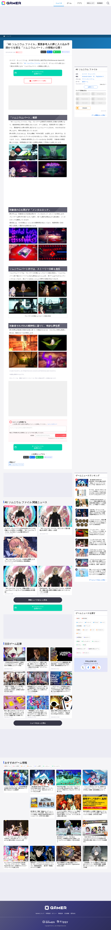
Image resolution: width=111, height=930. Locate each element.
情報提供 (60, 913)
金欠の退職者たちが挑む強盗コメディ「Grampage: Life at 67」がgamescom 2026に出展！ (68, 864)
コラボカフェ (100, 630)
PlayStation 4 (99, 76)
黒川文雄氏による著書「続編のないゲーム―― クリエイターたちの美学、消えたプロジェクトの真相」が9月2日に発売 (95, 812)
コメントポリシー (52, 424)
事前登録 (85, 618)
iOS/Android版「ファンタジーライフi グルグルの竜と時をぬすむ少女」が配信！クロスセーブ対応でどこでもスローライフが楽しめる (68, 789)
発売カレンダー (90, 3)
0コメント (19, 52)
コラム (79, 645)
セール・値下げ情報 (10, 506)
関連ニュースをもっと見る (37, 600)
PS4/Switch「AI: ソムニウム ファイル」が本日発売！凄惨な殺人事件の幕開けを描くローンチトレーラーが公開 (55, 590)
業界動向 (80, 637)
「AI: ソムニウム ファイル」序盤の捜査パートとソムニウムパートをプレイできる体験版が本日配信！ (20, 590)
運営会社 (73, 913)
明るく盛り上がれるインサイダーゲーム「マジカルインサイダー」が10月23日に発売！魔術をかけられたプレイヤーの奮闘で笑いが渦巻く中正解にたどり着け (14, 714)
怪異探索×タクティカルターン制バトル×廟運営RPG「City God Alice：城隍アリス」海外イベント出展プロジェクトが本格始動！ (38, 689)
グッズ (92, 630)
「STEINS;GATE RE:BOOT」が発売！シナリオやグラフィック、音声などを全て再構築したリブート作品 (14, 663)
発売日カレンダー (82, 649)
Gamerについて (40, 913)
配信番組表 (100, 3)
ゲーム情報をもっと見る (98, 115)
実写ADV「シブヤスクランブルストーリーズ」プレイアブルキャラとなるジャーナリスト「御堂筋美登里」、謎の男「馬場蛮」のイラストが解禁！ (42, 865)
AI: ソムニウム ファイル (32, 63)
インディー (80, 622)
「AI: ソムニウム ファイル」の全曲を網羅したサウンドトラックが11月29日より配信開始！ (20, 560)
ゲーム (69, 3)
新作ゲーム (7, 766)
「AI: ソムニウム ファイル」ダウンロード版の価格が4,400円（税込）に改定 (55, 529)
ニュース (59, 3)
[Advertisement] (55, 20)
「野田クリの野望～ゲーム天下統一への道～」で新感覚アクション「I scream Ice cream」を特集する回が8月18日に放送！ (14, 689)
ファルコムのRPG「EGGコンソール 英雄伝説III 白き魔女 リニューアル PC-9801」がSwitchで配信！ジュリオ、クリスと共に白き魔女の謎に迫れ (68, 813)
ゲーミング (87, 626)
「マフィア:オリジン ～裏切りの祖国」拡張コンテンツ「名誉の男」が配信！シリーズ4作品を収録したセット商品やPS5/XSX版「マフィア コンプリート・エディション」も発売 (38, 665)
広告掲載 (66, 913)
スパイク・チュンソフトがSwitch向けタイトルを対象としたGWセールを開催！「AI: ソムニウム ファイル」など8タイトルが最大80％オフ (20, 530)
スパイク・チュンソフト (88, 74)
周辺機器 (80, 626)
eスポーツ (87, 637)
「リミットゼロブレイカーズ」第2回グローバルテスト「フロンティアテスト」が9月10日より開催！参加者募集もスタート (94, 788)
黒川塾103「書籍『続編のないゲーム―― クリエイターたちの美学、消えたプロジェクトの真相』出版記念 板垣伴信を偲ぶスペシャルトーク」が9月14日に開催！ (42, 813)
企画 (85, 645)
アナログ (96, 622)
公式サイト (91, 87)
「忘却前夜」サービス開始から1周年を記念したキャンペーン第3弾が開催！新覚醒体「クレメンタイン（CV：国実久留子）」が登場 (95, 865)
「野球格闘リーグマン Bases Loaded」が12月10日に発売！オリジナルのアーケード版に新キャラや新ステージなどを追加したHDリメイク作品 (38, 714)
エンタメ (86, 630)
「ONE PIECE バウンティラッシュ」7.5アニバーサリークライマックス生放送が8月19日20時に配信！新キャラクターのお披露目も (95, 839)
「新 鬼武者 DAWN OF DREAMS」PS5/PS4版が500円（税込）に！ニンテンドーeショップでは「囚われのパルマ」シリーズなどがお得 (42, 789)
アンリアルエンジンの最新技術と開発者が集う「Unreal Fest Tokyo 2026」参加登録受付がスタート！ (60, 663)
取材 (79, 641)
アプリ (79, 3)
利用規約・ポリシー (51, 913)
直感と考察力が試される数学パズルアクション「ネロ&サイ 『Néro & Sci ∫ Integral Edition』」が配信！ (60, 712)
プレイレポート (86, 641)
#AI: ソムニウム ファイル (16, 464)
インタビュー (96, 641)
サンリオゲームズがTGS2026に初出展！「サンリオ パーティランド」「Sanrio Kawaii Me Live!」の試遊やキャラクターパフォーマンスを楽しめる (15, 865)
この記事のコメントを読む (39, 80)
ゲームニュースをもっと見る (97, 580)
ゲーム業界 (38, 766)
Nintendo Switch (87, 76)
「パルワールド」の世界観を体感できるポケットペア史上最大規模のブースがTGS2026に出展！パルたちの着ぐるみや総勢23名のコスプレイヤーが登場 (61, 690)
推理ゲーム (85, 81)
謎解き (79, 630)
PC (94, 76)
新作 (79, 618)
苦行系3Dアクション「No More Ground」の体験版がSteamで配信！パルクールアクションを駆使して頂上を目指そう (68, 839)
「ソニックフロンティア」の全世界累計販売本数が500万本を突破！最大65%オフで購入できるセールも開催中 (15, 788)
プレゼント (86, 652)
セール (79, 652)
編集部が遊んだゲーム (94, 649)
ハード (103, 622)
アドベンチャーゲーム (88, 79)
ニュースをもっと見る (38, 723)
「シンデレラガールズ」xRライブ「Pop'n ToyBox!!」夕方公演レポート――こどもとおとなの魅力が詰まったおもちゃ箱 (15, 838)
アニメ (79, 633)
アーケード (88, 622)
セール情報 (16, 766)
